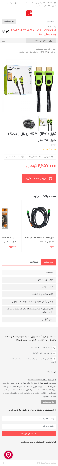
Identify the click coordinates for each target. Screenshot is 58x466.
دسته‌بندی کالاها (42, 41)
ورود (11, 3)
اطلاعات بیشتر (48, 402)
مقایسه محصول (13, 156)
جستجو (8, 21)
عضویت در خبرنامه (29, 433)
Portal (38, 463)
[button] (5, 31)
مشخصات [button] (48, 262)
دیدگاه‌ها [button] (34, 262)
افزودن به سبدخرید (36, 178)
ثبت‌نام (5, 3)
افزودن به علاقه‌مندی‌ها (40, 156)
